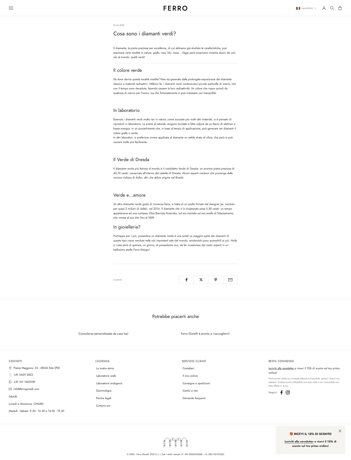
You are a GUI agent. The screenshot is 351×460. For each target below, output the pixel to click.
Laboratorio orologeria (109, 383)
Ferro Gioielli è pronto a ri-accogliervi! (205, 334)
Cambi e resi (190, 391)
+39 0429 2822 (23, 375)
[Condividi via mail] (230, 280)
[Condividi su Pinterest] (216, 280)
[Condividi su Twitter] (201, 280)
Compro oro (103, 406)
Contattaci (188, 368)
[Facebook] (282, 392)
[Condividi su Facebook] (186, 280)
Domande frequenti (194, 398)
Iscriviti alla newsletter (282, 368)
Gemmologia (103, 391)
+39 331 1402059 (24, 382)
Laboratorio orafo (106, 376)
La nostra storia (105, 368)
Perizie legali (103, 398)
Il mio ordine (190, 376)
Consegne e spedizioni (196, 383)
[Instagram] (288, 392)
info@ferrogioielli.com (26, 389)
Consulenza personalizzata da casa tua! (104, 334)
